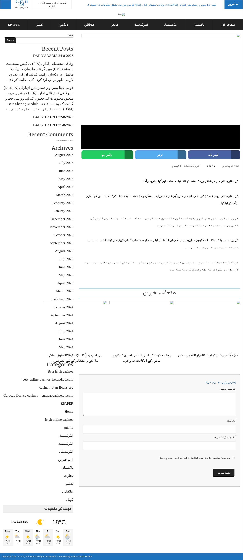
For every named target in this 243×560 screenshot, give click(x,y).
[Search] (5, 5)
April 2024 (65, 355)
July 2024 (66, 331)
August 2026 (64, 155)
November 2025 (61, 227)
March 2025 (64, 291)
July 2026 (66, 163)
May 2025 (66, 275)
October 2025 (63, 235)
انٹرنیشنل (171, 24)
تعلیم (69, 484)
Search (70, 35)
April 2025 (65, 283)
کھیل (39, 24)
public (68, 427)
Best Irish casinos (60, 371)
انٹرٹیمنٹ (141, 24)
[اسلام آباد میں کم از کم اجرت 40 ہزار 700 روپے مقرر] (208, 325)
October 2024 (63, 307)
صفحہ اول (228, 24)
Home (235, 166)
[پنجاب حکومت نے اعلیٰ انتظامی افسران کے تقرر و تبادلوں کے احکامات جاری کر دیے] (141, 325)
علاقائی (89, 24)
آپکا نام (231, 421)
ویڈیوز (63, 24)
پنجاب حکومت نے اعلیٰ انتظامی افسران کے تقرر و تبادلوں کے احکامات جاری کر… (141, 358)
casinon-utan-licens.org (56, 387)
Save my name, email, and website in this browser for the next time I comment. (195, 458)
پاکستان (199, 24)
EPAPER (14, 24)
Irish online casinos (59, 419)
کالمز (114, 24)
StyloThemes (84, 556)
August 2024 (64, 323)
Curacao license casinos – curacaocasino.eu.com (38, 395)
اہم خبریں (226, 166)
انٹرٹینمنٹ (65, 443)
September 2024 (61, 315)
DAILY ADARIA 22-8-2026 (53, 117)
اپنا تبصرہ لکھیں (228, 389)
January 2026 (63, 211)
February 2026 (62, 203)
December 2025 (62, 219)
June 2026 (66, 171)
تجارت (68, 476)
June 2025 (66, 267)
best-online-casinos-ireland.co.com (47, 379)
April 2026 (65, 187)
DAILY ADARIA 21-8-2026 (53, 125)
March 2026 (64, 195)
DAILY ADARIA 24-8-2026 (53, 56)
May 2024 (66, 347)
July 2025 (66, 259)
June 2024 (66, 339)
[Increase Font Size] (88, 166)
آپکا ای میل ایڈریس (225, 437)
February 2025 (62, 299)
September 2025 (61, 243)
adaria (211, 166)
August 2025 (64, 251)
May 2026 (66, 179)
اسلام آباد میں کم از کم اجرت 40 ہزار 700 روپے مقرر (208, 355)
